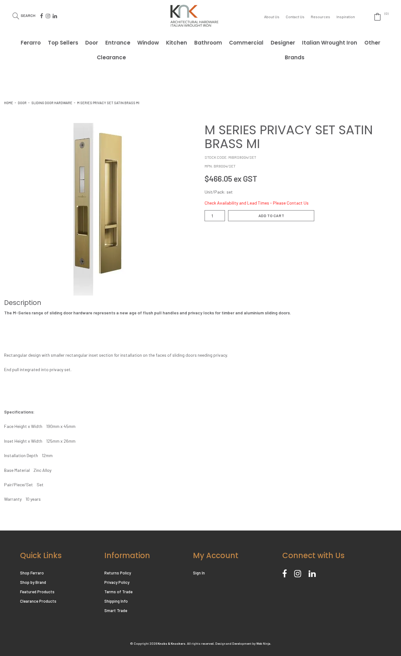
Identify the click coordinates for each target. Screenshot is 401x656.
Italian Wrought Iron (329, 42)
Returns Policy (117, 572)
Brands (295, 57)
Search (28, 15)
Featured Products (37, 591)
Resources (320, 16)
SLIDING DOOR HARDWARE (51, 103)
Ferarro (31, 42)
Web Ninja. (263, 643)
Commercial (246, 42)
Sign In (199, 572)
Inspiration (345, 16)
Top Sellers (63, 42)
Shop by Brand (33, 582)
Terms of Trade (118, 591)
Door (91, 42)
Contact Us (295, 16)
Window (148, 42)
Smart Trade (115, 610)
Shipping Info (116, 601)
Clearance (111, 57)
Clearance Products (38, 601)
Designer (283, 42)
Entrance (117, 42)
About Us (271, 16)
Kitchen (176, 42)
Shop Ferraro (32, 572)
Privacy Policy (116, 582)
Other (372, 42)
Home (8, 103)
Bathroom (208, 42)
